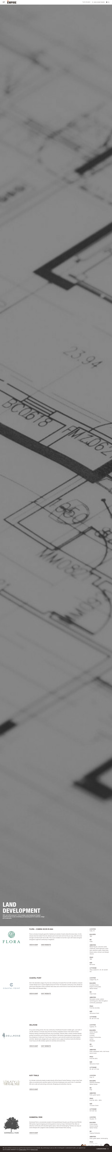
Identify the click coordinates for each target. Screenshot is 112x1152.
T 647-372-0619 (86, 2)
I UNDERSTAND (101, 1149)
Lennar (91, 1039)
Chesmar (92, 1034)
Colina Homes (93, 1124)
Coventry (92, 1035)
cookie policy (22, 1149)
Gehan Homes (93, 988)
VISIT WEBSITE (46, 993)
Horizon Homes (94, 1126)
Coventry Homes (94, 985)
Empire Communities (95, 987)
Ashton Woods (94, 1032)
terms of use (34, 1149)
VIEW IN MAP (33, 945)
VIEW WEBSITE (46, 945)
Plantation (92, 1041)
